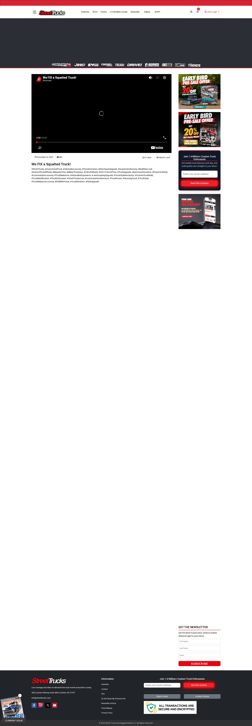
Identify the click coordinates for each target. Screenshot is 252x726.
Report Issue (162, 696)
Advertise (105, 684)
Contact (104, 689)
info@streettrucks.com (41, 698)
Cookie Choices (202, 696)
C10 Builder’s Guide (118, 12)
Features (85, 12)
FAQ (103, 694)
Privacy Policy (106, 713)
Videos (147, 12)
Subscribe (135, 12)
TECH (94, 12)
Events (104, 12)
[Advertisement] (126, 41)
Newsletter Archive (108, 703)
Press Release (106, 708)
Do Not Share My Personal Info (113, 699)
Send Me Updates (199, 183)
